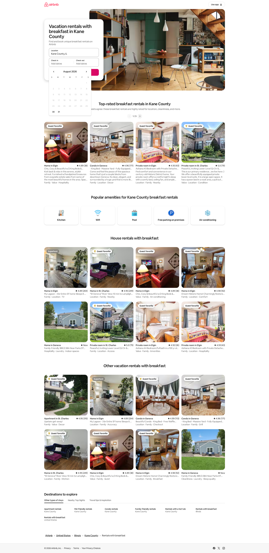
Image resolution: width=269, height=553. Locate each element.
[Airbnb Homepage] (51, 4)
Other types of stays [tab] (53, 500)
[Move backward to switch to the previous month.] (54, 71)
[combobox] (74, 53)
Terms (76, 548)
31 (59, 112)
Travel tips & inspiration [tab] (100, 500)
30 (53, 112)
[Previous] (129, 116)
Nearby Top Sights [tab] (76, 500)
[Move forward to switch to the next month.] (86, 71)
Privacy (67, 548)
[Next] (140, 116)
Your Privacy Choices (91, 548)
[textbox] (61, 63)
